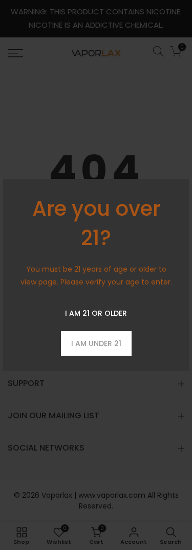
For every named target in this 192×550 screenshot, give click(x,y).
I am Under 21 (96, 343)
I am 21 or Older (96, 313)
